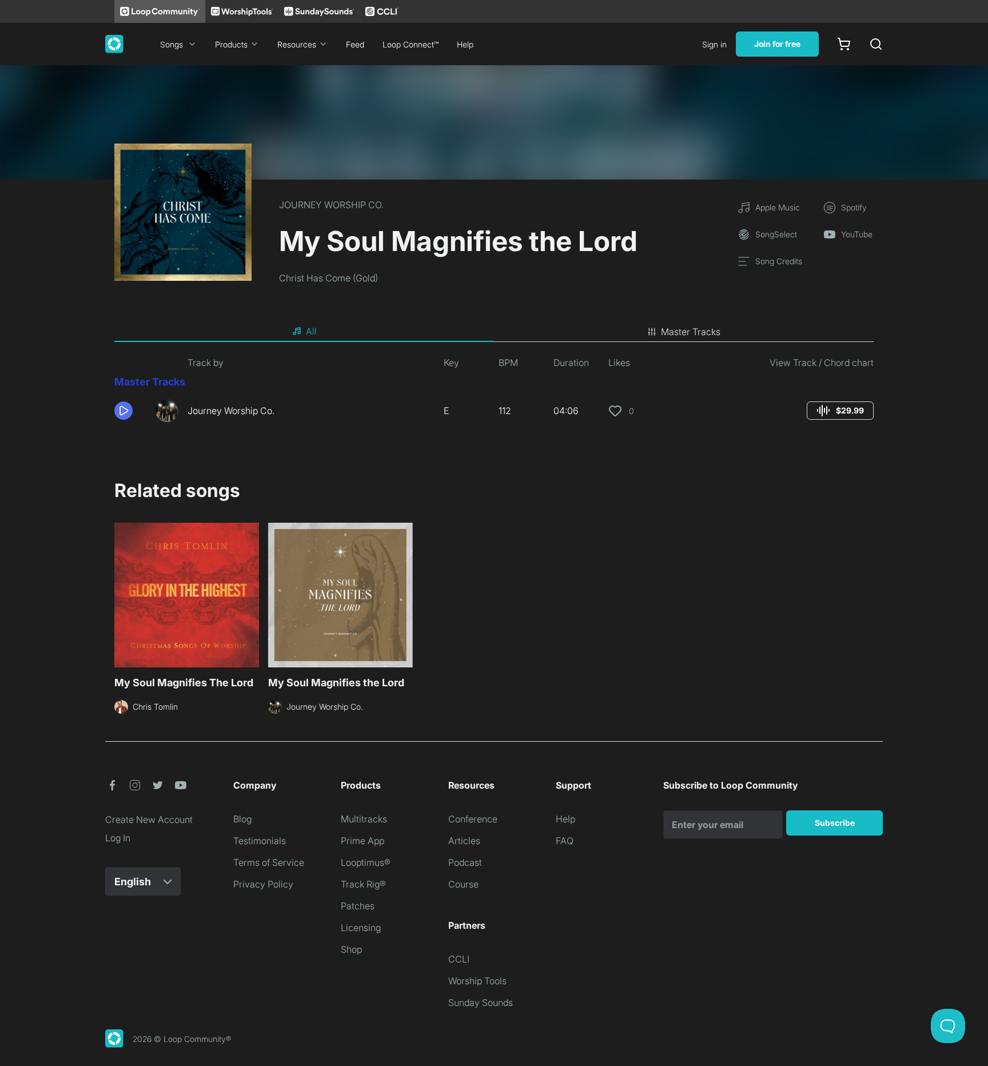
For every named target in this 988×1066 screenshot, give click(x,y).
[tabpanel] (494, 393)
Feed (355, 44)
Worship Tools (477, 981)
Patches (358, 906)
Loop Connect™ (411, 44)
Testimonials (259, 840)
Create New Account (149, 819)
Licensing (361, 927)
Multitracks (364, 819)
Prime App (362, 840)
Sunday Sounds (480, 1002)
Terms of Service (268, 862)
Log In (117, 838)
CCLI (458, 959)
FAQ (564, 840)
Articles (464, 840)
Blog (242, 819)
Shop (351, 949)
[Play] (123, 410)
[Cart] (844, 44)
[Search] (876, 44)
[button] (130, 410)
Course (463, 884)
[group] (840, 410)
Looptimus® (366, 862)
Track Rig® (363, 884)
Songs (171, 44)
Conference (472, 819)
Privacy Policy (263, 884)
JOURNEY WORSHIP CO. (331, 204)
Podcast (465, 862)
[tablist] (494, 331)
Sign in (714, 44)
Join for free (777, 44)
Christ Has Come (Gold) (328, 278)
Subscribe (835, 823)
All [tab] (311, 331)
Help (465, 44)
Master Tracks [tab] (690, 331)
